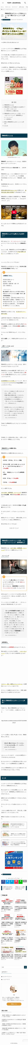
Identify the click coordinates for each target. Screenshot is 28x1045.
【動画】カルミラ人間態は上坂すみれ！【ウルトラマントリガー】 (17, 834)
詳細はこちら (14, 1004)
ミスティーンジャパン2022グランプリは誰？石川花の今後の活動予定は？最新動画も (17, 843)
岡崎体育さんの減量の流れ (12, 110)
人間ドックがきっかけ (11, 109)
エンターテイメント (6, 19)
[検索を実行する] (25, 967)
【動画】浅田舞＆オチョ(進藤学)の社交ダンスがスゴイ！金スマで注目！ (13, 1016)
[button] (25, 3)
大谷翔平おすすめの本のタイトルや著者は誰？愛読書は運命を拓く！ (14, 1020)
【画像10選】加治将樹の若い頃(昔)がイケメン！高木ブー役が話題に (14, 1029)
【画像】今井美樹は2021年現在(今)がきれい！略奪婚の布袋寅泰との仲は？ (14, 1024)
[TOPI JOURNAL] (14, 3)
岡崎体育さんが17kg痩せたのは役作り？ (14, 107)
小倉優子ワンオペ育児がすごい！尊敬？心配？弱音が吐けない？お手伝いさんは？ (14, 1033)
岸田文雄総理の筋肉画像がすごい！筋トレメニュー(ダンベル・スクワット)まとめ (17, 825)
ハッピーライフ (6, 979)
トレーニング (9, 117)
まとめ (6, 125)
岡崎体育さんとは (9, 105)
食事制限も (8, 119)
